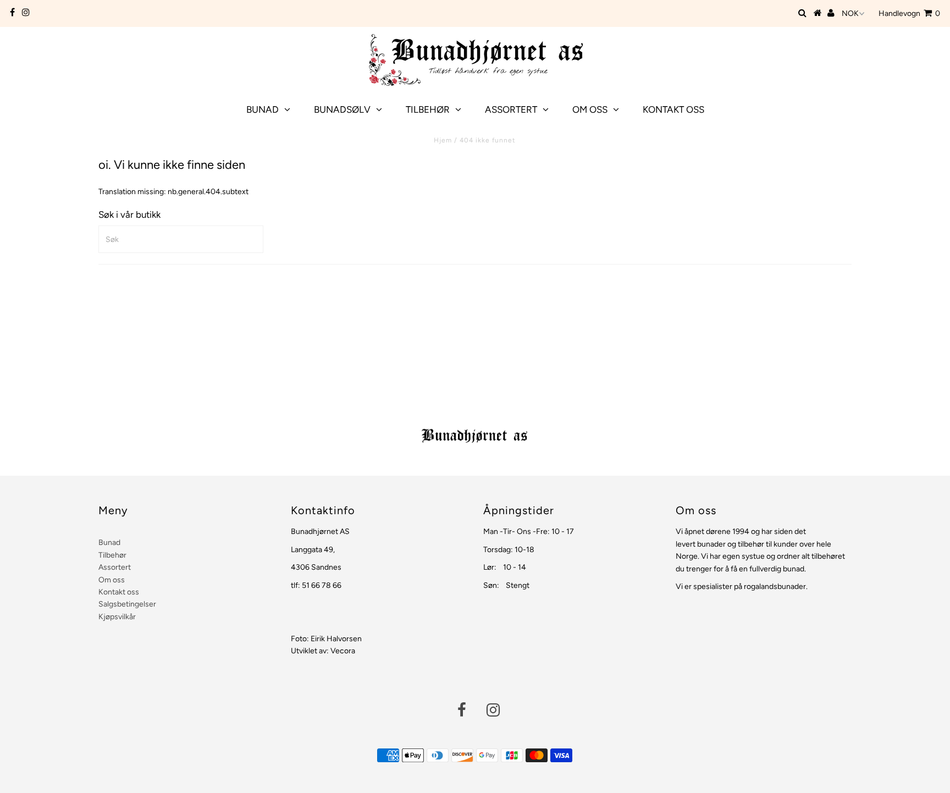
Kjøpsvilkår (117, 616)
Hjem (443, 140)
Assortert (511, 109)
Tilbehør (428, 109)
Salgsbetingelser (127, 604)
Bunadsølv (342, 109)
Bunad (262, 109)
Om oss (589, 109)
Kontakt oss (673, 109)
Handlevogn (909, 13)
